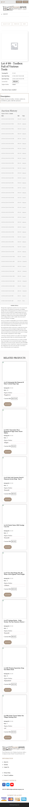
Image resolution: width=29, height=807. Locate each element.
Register (19, 1)
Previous (16, 24)
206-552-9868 (5, 789)
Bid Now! (7, 404)
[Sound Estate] (14, 8)
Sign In (25, 1)
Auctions (6, 764)
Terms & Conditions (8, 775)
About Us (6, 762)
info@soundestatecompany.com (16, 789)
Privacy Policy (7, 772)
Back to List (6, 24)
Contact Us (6, 767)
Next (24, 24)
